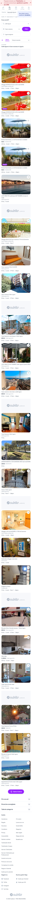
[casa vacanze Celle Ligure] (16, 286)
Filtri (26, 29)
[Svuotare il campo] (28, 24)
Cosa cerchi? (5, 20)
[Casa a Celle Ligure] (16, 482)
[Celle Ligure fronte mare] (16, 676)
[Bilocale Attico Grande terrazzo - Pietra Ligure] (16, 620)
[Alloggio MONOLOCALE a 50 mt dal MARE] (16, 76)
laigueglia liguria (11, 12)
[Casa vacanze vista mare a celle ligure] (16, 384)
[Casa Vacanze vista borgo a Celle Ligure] (16, 328)
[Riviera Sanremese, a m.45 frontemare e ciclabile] (16, 131)
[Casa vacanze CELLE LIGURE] (16, 259)
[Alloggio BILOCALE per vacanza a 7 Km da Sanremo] (16, 231)
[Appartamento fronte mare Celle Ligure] (16, 774)
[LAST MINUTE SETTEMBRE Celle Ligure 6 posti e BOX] (16, 356)
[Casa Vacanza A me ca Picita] (16, 718)
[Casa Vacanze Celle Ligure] (16, 426)
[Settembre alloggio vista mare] (16, 551)
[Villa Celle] (16, 648)
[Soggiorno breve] (16, 578)
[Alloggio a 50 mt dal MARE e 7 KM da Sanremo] (16, 523)
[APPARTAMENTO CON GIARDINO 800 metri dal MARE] (16, 453)
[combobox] (16, 24)
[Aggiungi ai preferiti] (28, 65)
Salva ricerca (7, 40)
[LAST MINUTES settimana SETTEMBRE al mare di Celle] (16, 189)
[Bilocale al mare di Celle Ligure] (16, 746)
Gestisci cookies (5, 839)
